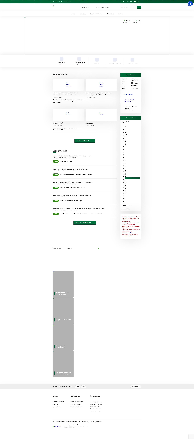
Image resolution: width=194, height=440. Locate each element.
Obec (72, 13)
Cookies (92, 421)
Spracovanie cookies (75, 404)
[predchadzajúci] (122, 123)
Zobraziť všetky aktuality (83, 140)
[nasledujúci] (123, 123)
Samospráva (82, 13)
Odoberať (69, 248)
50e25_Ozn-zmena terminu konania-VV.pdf (71, 200)
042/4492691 (85, 7)
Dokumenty (110, 13)
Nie (83, 386)
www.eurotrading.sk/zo (127, 235)
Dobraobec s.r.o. (71, 427)
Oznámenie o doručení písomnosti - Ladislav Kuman (70, 169)
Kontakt (121, 13)
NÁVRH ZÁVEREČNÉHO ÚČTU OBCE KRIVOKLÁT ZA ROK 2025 (72, 182)
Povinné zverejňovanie (96, 13)
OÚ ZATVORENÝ (58, 123)
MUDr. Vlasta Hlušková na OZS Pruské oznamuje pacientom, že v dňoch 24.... (65, 94)
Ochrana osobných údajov (76, 401)
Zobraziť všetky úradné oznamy (83, 222)
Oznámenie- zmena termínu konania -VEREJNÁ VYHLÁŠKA (72, 156)
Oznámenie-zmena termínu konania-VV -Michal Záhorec (72, 195)
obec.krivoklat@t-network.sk (103, 7)
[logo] (61, 7)
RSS (131, 1)
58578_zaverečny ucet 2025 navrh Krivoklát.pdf (72, 187)
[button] (190, 4)
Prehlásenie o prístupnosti (76, 407)
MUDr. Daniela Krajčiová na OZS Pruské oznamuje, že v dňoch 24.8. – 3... (98, 94)
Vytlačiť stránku (98, 421)
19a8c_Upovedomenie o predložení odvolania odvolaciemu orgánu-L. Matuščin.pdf (81, 213)
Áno (78, 386)
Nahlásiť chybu (136, 386)
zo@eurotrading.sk (129, 232)
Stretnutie (89, 123)
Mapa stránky (126, 1)
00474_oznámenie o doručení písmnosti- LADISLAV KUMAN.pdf (76, 174)
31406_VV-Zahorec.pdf (66, 161)
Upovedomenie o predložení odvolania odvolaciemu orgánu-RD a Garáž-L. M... (79, 208)
